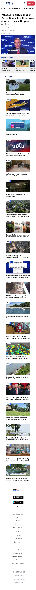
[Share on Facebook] (7, 33)
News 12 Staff (5, 28)
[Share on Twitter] (9, 33)
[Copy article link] (11, 33)
